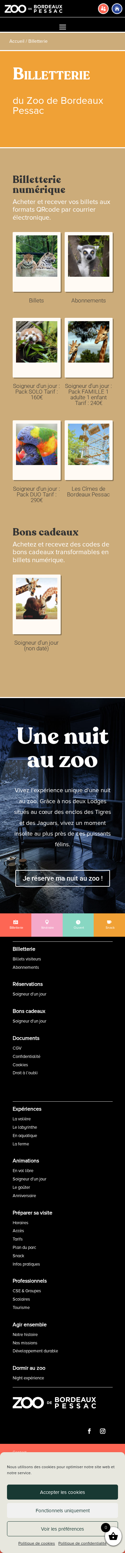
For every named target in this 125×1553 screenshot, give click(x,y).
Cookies (20, 1065)
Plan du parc (24, 1247)
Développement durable (35, 1351)
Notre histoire (25, 1334)
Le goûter (21, 1187)
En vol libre (23, 1170)
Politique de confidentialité (82, 1543)
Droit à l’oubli (25, 1073)
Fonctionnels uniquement (63, 1511)
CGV (17, 1048)
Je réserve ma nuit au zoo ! (63, 878)
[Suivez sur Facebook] (89, 1431)
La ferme (21, 1144)
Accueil (16, 41)
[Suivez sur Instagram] (102, 1431)
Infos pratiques (26, 1264)
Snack (18, 1256)
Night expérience (28, 1378)
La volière (22, 1119)
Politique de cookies (36, 1543)
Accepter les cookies (62, 1492)
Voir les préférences (62, 1529)
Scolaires (21, 1299)
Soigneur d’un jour (29, 994)
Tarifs (18, 1239)
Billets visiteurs (27, 959)
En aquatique (25, 1135)
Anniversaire (24, 1195)
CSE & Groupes (27, 1291)
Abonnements (26, 967)
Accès (18, 1231)
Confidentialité (26, 1056)
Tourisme (21, 1307)
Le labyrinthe (25, 1127)
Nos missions (25, 1343)
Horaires (20, 1223)
